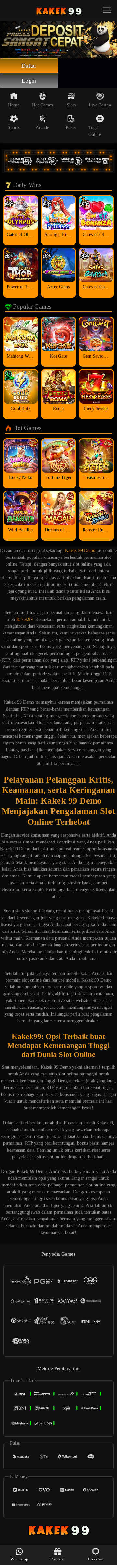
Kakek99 (24, 619)
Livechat (96, 1559)
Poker (71, 127)
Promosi (57, 1559)
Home (13, 105)
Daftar (29, 65)
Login (29, 80)
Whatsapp (19, 1559)
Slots (71, 105)
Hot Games (42, 105)
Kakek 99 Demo (80, 550)
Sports (14, 127)
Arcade (42, 127)
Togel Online (94, 131)
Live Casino (100, 105)
